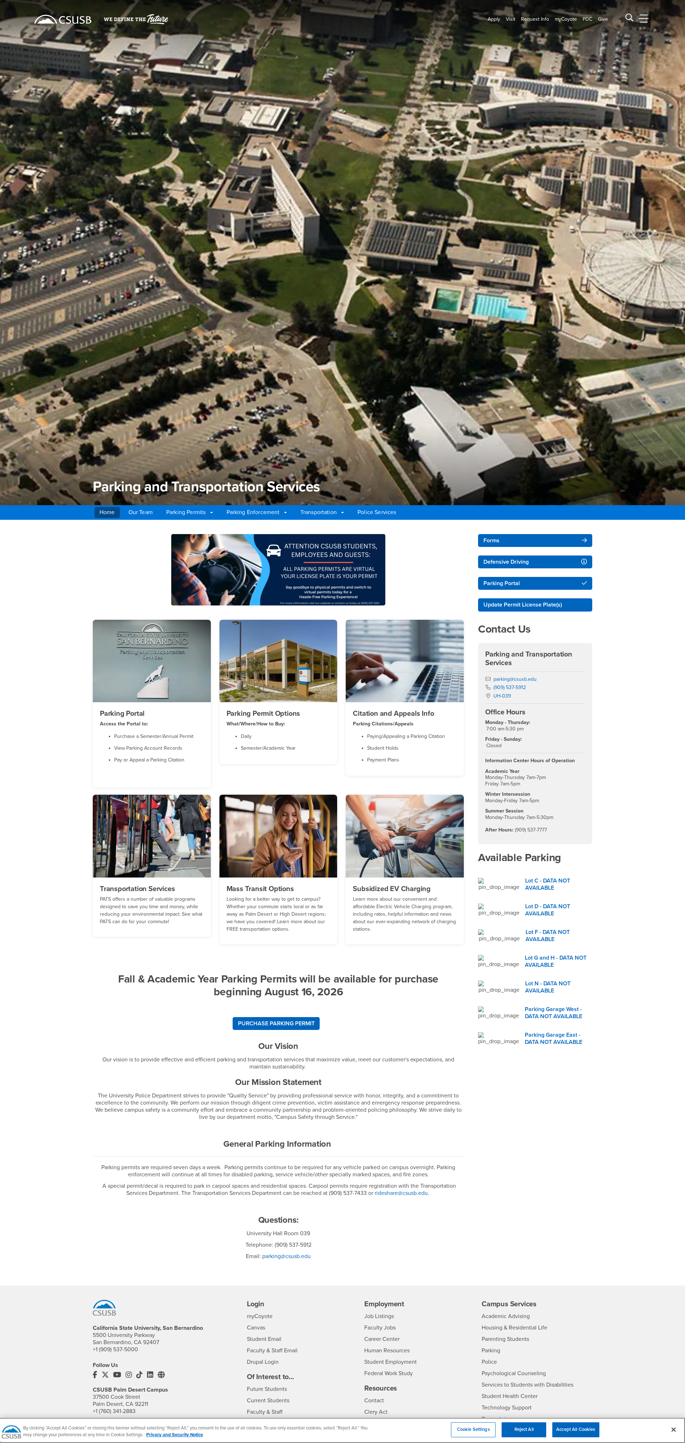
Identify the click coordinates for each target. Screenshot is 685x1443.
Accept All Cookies (575, 1429)
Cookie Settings (473, 1429)
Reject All (524, 1429)
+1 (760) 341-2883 (114, 1411)
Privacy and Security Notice (174, 1435)
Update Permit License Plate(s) (522, 604)
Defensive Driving (506, 561)
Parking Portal (501, 583)
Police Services (376, 512)
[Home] (62, 19)
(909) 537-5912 (509, 687)
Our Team (140, 512)
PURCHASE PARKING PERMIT (276, 1023)
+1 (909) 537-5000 (115, 1349)
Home (107, 512)
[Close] (673, 1429)
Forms (491, 540)
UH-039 (502, 696)
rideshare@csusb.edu (401, 1193)
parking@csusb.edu (286, 1256)
